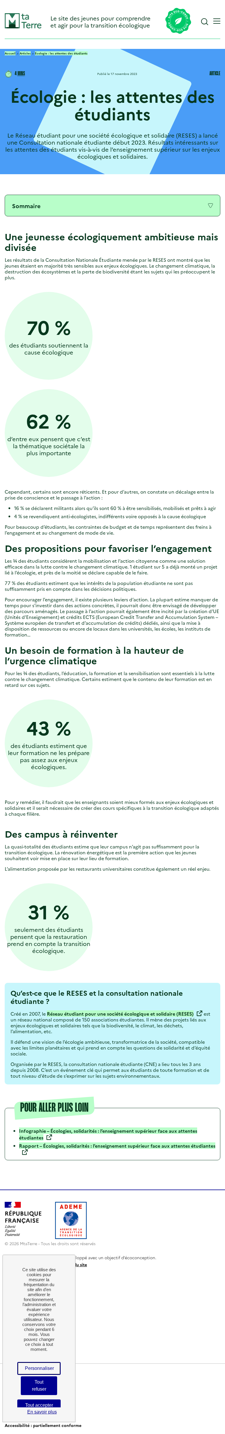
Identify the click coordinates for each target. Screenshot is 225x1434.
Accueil (10, 53)
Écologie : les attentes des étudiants (61, 53)
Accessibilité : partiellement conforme (43, 1425)
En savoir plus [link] (42, 1411)
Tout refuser (39, 1386)
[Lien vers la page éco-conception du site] (178, 21)
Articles (25, 53)
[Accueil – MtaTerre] (23, 27)
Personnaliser (39, 1368)
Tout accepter (39, 1405)
